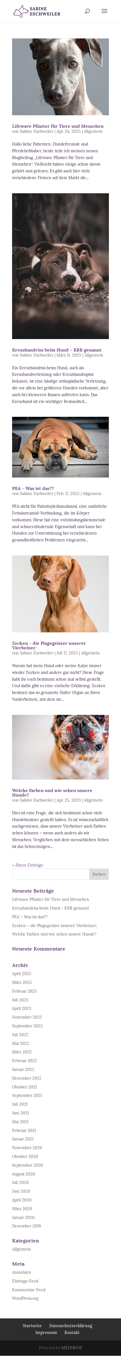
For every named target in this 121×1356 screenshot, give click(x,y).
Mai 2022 (20, 1043)
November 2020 (27, 1147)
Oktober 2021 (24, 1087)
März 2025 (22, 982)
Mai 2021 (20, 1121)
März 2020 (22, 1208)
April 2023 (21, 1008)
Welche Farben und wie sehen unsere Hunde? (52, 792)
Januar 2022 (23, 1069)
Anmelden (21, 1272)
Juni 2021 (20, 1113)
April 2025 (21, 973)
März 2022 (22, 1052)
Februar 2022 (24, 1060)
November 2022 (27, 1017)
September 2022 (27, 1026)
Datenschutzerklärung (70, 1325)
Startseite (32, 1325)
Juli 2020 (20, 1182)
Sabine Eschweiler (36, 131)
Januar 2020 (23, 1217)
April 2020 (22, 1200)
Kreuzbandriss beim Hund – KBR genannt (57, 350)
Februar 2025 (24, 991)
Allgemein (93, 131)
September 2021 (27, 1095)
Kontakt (72, 1332)
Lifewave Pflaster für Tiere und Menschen (58, 126)
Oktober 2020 (25, 1156)
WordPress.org (25, 1298)
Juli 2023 (20, 1000)
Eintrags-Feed (25, 1281)
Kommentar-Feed (28, 1289)
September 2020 (27, 1165)
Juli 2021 (20, 1104)
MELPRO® (71, 1347)
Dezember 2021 (26, 1078)
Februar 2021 (24, 1130)
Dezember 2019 (26, 1226)
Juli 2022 (20, 1034)
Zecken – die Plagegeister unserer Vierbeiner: (49, 645)
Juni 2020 (21, 1191)
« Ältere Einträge (27, 865)
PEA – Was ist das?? (33, 488)
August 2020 (23, 1174)
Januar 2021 (22, 1139)
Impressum (46, 1332)
